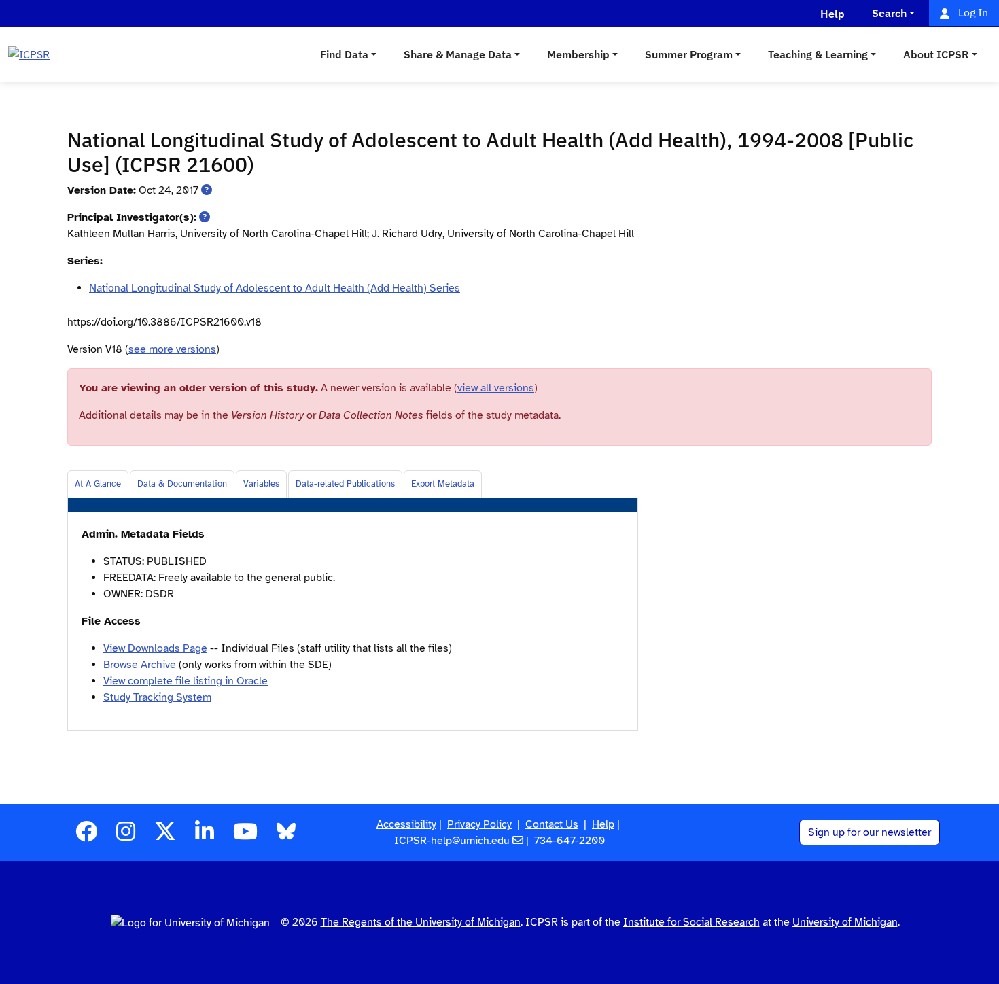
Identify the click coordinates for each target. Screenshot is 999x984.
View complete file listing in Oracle (185, 681)
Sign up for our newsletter (869, 832)
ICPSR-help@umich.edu (452, 840)
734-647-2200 (569, 840)
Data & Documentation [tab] (182, 483)
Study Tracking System (157, 697)
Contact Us (551, 824)
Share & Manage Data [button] (458, 54)
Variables (261, 483)
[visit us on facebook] (86, 836)
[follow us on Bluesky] (286, 836)
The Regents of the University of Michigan (421, 922)
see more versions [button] (172, 349)
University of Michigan (845, 922)
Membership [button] (578, 54)
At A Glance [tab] (98, 483)
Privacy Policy (479, 824)
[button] (206, 190)
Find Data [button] (344, 54)
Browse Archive (139, 664)
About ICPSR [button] (936, 54)
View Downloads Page (155, 648)
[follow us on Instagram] (125, 836)
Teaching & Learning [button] (818, 54)
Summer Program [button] (689, 54)
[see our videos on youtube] (245, 836)
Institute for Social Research (691, 922)
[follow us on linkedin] (204, 836)
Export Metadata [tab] (442, 483)
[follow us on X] (165, 836)
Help (603, 824)
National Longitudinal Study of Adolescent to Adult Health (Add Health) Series (274, 288)
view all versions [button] (495, 388)
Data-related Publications (345, 483)
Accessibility (406, 824)
